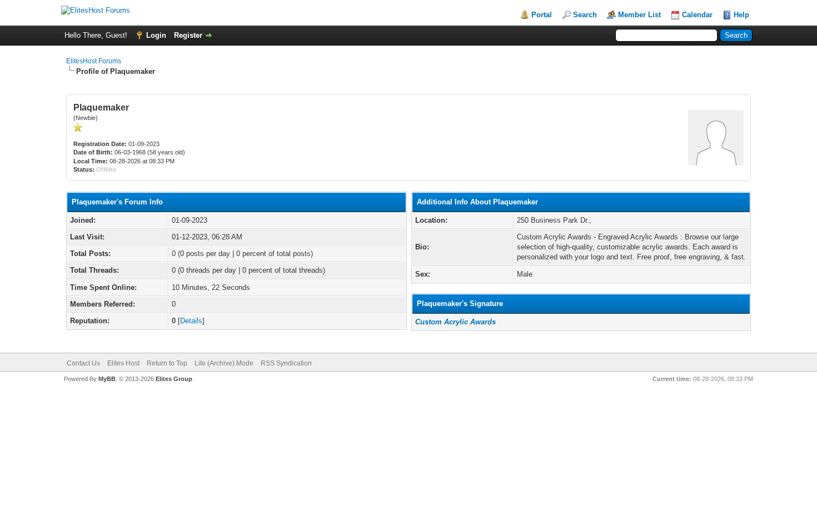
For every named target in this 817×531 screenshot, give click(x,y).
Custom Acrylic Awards (455, 322)
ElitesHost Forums (93, 61)
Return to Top (167, 363)
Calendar (697, 15)
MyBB (107, 378)
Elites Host (123, 363)
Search (585, 15)
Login (156, 35)
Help (741, 15)
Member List (639, 15)
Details (191, 321)
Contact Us (83, 363)
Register (188, 35)
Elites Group (174, 378)
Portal (541, 15)
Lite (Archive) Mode (224, 363)
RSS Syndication (286, 363)
